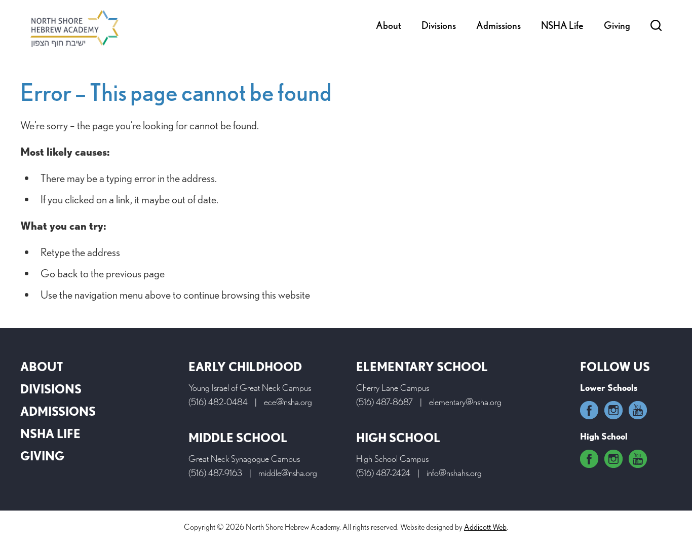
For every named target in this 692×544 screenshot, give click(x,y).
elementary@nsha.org (465, 401)
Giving (617, 25)
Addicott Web (485, 527)
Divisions (438, 25)
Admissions (498, 25)
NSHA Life (562, 25)
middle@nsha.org (287, 472)
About (388, 25)
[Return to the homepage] (74, 28)
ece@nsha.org (288, 401)
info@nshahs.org (454, 472)
